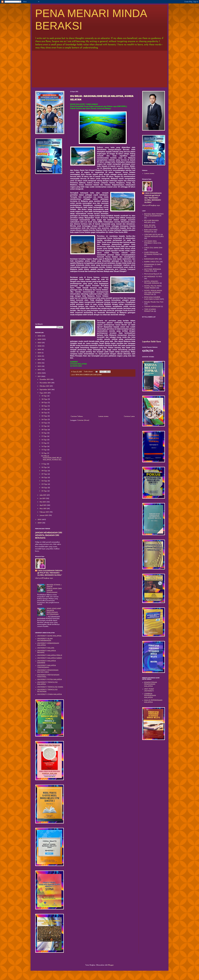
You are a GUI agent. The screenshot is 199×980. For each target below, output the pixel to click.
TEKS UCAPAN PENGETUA (150, 310)
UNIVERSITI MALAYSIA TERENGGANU (46, 666)
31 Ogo (44, 396)
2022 (40, 346)
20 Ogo (45, 430)
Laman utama (103, 416)
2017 (39, 359)
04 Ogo (45, 481)
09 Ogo (45, 471)
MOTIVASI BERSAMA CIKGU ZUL (152, 270)
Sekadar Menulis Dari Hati (153, 302)
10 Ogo (44, 467)
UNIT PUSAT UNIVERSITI (149, 690)
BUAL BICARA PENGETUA (149, 226)
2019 (40, 353)
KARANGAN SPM (151, 259)
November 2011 (45, 383)
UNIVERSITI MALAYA (45, 648)
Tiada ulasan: (89, 371)
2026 (40, 336)
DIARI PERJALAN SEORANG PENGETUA (153, 253)
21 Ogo (44, 426)
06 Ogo (45, 477)
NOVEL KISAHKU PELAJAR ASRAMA (151, 282)
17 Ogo (44, 436)
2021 (40, 349)
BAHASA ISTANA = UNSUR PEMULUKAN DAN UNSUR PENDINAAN (54, 588)
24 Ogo (45, 419)
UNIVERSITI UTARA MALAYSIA (49, 694)
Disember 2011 (45, 379)
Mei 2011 (43, 502)
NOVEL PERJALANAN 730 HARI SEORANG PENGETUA (153, 293)
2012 (40, 373)
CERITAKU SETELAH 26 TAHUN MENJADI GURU (154, 235)
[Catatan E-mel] (96, 371)
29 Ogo (45, 402)
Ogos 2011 (44, 393)
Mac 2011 (43, 509)
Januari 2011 (44, 515)
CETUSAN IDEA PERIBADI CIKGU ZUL (152, 242)
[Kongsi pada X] (105, 372)
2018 (40, 356)
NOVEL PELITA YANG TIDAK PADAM (153, 287)
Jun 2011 (43, 498)
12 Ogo (44, 453)
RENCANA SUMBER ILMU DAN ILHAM (89, 375)
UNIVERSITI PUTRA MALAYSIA (49, 679)
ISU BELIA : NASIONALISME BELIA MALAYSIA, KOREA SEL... (52, 458)
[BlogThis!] (103, 372)
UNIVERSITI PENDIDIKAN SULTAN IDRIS (47, 671)
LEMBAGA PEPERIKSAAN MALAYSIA (150, 696)
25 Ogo (45, 416)
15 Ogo (44, 443)
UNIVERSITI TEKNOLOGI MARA (50, 687)
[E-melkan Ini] (101, 372)
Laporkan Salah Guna (151, 342)
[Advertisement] (99, 68)
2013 (40, 370)
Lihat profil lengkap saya (44, 578)
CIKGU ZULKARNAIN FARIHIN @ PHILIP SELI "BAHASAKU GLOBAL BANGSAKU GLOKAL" (49, 573)
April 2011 (43, 505)
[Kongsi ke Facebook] (107, 372)
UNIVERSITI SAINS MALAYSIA (49, 636)
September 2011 (45, 389)
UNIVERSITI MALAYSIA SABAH (49, 658)
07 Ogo (45, 474)
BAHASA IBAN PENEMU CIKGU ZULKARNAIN (154, 215)
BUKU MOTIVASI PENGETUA (150, 231)
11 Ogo (44, 464)
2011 (39, 376)
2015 (40, 366)
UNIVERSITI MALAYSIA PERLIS (49, 655)
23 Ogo (45, 423)
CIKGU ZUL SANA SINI (153, 248)
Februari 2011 (45, 512)
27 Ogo (44, 409)
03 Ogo (45, 484)
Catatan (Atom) (83, 420)
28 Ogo (45, 406)
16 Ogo (44, 440)
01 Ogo (44, 491)
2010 (40, 519)
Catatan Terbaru (77, 416)
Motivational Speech (151, 274)
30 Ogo (45, 399)
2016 (40, 363)
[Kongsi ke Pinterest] (109, 372)
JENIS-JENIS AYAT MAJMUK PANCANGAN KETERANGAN (54, 611)
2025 (40, 339)
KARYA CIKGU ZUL (151, 262)
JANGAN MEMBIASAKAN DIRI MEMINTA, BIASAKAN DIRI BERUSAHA (48, 535)
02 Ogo (45, 488)
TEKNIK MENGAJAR (152, 306)
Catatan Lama (129, 416)
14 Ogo (44, 446)
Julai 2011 (43, 495)
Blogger (111, 965)
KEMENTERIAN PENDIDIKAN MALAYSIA (150, 684)
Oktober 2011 (45, 386)
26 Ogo (45, 413)
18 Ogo (44, 433)
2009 (40, 523)
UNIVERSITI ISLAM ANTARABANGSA (45, 640)
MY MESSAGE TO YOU (153, 277)
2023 (40, 343)
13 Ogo (44, 450)
